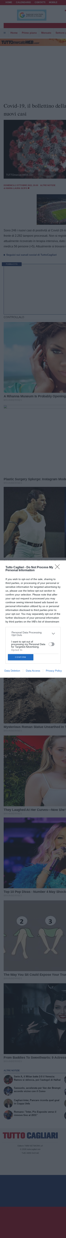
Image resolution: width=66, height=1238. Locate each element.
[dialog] (33, 618)
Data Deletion (12, 670)
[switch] (51, 644)
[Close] (58, 567)
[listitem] (33, 633)
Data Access (33, 670)
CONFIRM (20, 657)
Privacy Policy (54, 670)
